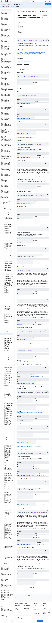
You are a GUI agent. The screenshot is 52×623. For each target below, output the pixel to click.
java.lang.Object (19, 52)
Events (44, 606)
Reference (13, 6)
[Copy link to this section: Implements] (24, 58)
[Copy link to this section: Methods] (23, 88)
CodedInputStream (36, 400)
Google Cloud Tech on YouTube (46, 613)
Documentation (22, 11)
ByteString (19, 262)
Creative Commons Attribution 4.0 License (42, 595)
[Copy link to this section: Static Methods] (27, 69)
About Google (17, 617)
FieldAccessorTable (21, 339)
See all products (17, 605)
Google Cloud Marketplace (17, 609)
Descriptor (19, 84)
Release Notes (26, 608)
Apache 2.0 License (29, 596)
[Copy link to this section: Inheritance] (24, 49)
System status (26, 610)
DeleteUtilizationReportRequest (23, 103)
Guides (7, 6)
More (15, 1)
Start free (48, 4)
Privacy (21, 617)
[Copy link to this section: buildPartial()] (24, 106)
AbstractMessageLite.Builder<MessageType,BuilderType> (34, 52)
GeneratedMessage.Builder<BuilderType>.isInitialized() (27, 361)
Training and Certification (37, 613)
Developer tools (28, 11)
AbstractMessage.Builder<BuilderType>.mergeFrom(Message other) (29, 446)
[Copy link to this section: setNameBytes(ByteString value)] (33, 479)
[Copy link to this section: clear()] (21, 122)
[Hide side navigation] (12, 621)
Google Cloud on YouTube (45, 610)
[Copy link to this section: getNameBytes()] (26, 245)
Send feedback (44, 15)
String (18, 242)
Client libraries (20, 4)
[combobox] (27, 1)
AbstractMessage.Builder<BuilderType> (24, 53)
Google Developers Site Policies (42, 596)
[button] (6, 197)
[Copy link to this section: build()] (21, 91)
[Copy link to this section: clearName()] (24, 140)
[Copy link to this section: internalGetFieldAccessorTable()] (33, 327)
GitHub (34, 605)
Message (34, 435)
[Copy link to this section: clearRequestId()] (26, 160)
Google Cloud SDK (7, 4)
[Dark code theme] (46, 39)
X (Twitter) (44, 608)
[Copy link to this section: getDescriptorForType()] (29, 206)
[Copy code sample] (47, 39)
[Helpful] (46, 11)
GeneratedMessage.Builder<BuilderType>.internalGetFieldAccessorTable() (30, 343)
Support (25, 606)
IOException (19, 420)
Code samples (35, 609)
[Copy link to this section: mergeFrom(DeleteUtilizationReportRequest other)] (42, 364)
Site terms (25, 617)
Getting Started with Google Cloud (36, 607)
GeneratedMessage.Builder (37, 53)
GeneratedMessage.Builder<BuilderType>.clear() (25, 137)
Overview (3, 6)
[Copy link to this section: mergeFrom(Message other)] (31, 424)
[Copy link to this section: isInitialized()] (24, 346)
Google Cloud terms (31, 617)
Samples (17, 6)
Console (35, 1)
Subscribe (40, 620)
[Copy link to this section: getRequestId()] (25, 266)
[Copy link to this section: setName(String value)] (28, 449)
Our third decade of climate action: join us (22, 618)
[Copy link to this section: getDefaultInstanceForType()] (32, 191)
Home (18, 11)
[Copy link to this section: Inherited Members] (30, 64)
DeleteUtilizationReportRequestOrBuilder (24, 61)
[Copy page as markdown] (21, 20)
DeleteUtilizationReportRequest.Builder (25, 133)
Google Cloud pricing (18, 606)
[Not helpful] (48, 11)
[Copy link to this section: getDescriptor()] (25, 72)
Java (15, 4)
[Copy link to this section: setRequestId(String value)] (30, 508)
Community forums (27, 605)
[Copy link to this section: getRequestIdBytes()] (28, 297)
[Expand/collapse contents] (22, 22)
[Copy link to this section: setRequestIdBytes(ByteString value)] (35, 547)
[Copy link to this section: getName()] (23, 225)
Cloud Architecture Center (36, 611)
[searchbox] (6, 10)
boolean (18, 358)
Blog (43, 605)
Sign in (49, 1)
